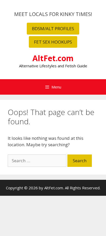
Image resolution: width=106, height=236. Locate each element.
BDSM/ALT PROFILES (53, 28)
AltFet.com (53, 58)
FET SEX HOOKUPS (53, 42)
